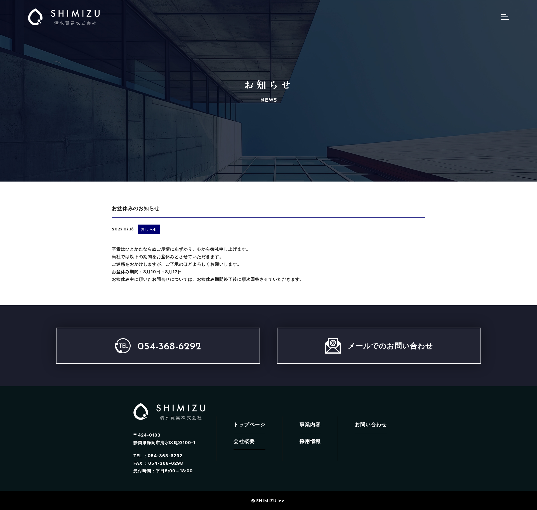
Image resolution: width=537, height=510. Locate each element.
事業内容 (310, 424)
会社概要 (244, 441)
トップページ (249, 424)
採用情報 (310, 441)
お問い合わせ (371, 424)
